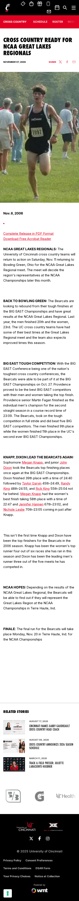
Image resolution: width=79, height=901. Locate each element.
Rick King (43, 488)
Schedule (40, 21)
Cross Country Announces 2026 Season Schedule (51, 746)
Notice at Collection (47, 876)
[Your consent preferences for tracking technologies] (8, 893)
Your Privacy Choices (17, 876)
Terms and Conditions (17, 868)
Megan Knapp (32, 462)
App (48, 4)
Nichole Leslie (14, 509)
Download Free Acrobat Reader (27, 239)
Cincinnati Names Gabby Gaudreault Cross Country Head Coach (49, 727)
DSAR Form (43, 868)
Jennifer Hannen (31, 504)
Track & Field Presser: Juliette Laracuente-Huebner (46, 764)
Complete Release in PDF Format (28, 233)
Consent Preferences (39, 860)
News (72, 21)
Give (39, 4)
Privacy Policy (12, 860)
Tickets (23, 4)
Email (49, 11)
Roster (57, 21)
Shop (31, 4)
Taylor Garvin (31, 483)
